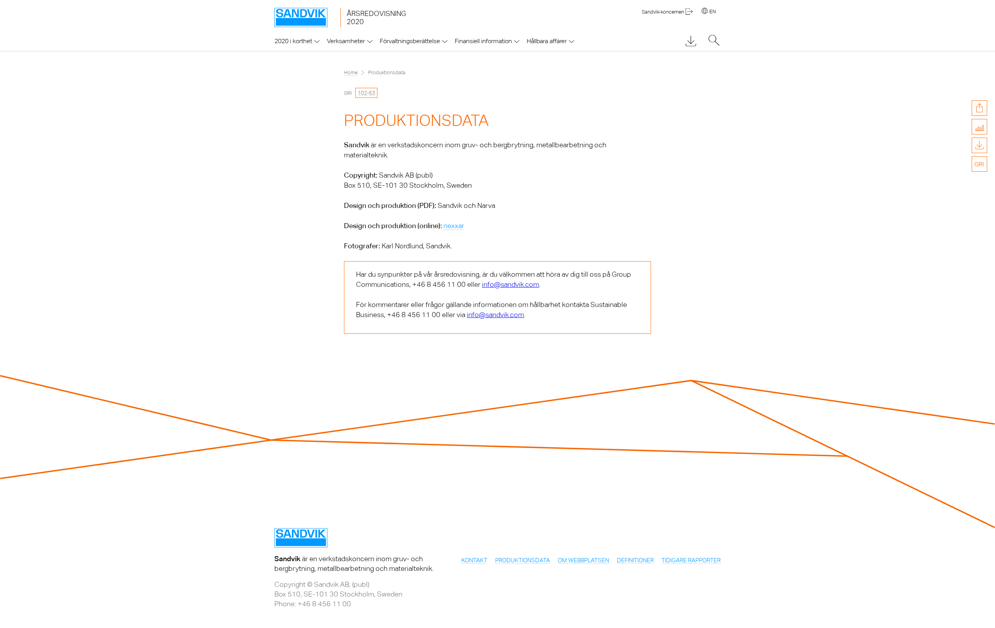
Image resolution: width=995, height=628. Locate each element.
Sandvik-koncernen (663, 12)
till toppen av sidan (979, 203)
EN (712, 11)
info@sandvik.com (510, 284)
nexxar (453, 226)
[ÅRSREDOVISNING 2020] (307, 17)
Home (351, 72)
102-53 (366, 93)
